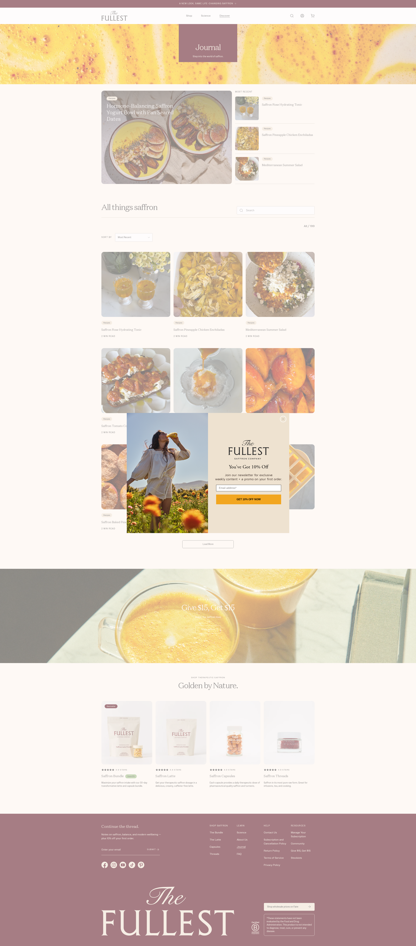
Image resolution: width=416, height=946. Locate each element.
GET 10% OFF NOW (249, 499)
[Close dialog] (283, 419)
